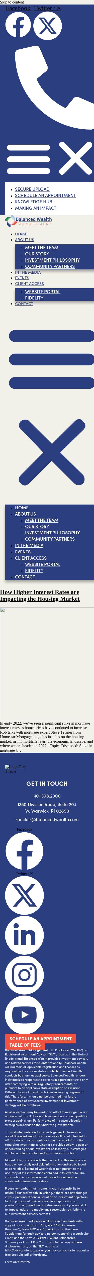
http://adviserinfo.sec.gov (22, 1250)
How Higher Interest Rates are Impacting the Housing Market (40, 595)
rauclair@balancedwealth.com (47, 819)
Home (21, 233)
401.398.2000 (47, 796)
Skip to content (12, 2)
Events (22, 277)
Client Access (29, 283)
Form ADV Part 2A (17, 1262)
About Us (24, 239)
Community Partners (50, 266)
